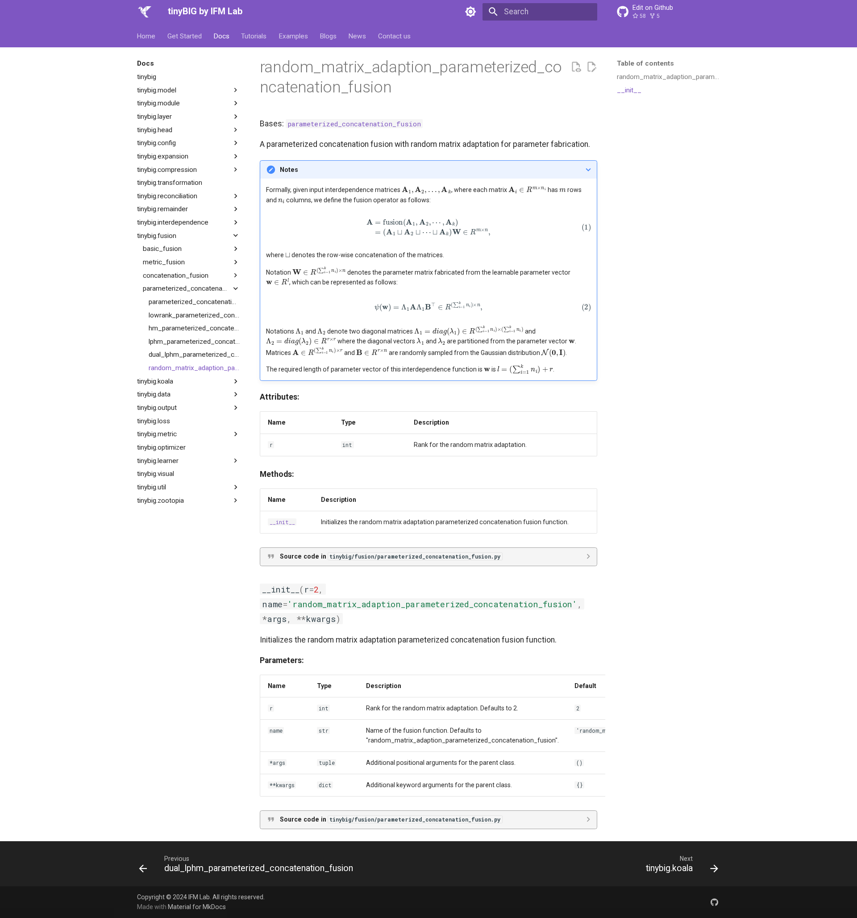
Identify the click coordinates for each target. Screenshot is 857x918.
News (357, 36)
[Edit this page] (591, 67)
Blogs (328, 36)
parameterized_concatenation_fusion (354, 123)
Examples (293, 36)
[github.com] (714, 902)
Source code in (390, 556)
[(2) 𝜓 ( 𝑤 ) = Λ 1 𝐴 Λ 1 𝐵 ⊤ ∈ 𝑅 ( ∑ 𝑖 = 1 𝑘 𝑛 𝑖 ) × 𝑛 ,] (428, 306)
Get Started (184, 36)
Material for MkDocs (197, 906)
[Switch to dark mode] (471, 11)
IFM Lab (199, 897)
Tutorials (254, 36)
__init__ (282, 522)
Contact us (394, 36)
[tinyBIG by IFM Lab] (144, 11)
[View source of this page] (576, 67)
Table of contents (645, 63)
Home (146, 36)
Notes (289, 169)
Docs (221, 36)
